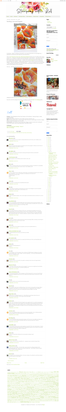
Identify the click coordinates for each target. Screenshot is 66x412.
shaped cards (38, 396)
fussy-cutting (18, 389)
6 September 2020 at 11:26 (13, 148)
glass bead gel (56, 389)
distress (27, 386)
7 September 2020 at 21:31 (13, 290)
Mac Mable (11, 151)
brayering (40, 383)
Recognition (42, 16)
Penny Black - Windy (51, 159)
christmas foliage (15, 384)
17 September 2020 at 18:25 (13, 350)
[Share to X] (18, 131)
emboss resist (14, 387)
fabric (50, 387)
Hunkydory (31, 375)
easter (55, 386)
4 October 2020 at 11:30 (13, 358)
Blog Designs (49, 22)
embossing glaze (24, 387)
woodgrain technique (34, 402)
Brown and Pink (51, 160)
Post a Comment (11, 360)
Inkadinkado (42, 375)
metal (58, 392)
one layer (14, 394)
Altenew (25, 372)
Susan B (10, 209)
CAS (55, 372)
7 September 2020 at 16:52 (13, 282)
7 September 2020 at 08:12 (13, 261)
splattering (27, 397)
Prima (37, 377)
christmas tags (27, 384)
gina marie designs (50, 389)
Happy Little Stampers (14, 375)
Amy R (28, 372)
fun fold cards (14, 389)
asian (8, 383)
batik (15, 383)
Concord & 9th (51, 373)
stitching (8, 399)
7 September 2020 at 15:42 (13, 276)
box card (37, 383)
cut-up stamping (38, 385)
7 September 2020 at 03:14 (13, 240)
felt (39, 388)
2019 (48, 189)
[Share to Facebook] (19, 131)
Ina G (10, 218)
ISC (35, 375)
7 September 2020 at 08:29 (13, 268)
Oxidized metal (45, 376)
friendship (9, 389)
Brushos (39, 372)
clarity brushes (37, 384)
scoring (32, 396)
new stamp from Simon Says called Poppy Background (20, 56)
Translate (54, 28)
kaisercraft (40, 391)
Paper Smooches (55, 376)
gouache (19, 390)
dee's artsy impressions (44, 385)
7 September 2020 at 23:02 (13, 297)
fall (51, 387)
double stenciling (44, 386)
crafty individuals (30, 385)
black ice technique (23, 383)
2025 (48, 138)
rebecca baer (49, 395)
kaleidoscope (44, 391)
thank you (33, 399)
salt (25, 396)
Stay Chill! (50, 170)
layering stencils (55, 391)
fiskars (50, 388)
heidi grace (57, 390)
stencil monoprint (33, 398)
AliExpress (21, 372)
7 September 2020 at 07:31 (13, 255)
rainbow (46, 395)
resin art (53, 395)
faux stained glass (36, 388)
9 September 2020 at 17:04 (13, 329)
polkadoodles (16, 395)
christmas (56, 383)
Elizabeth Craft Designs (33, 374)
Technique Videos (22, 16)
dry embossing (51, 386)
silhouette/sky (46, 396)
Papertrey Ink (9, 377)
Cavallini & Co (28, 373)
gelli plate (25, 389)
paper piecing (25, 394)
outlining (17, 394)
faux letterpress (18, 388)
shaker (35, 396)
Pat (9, 187)
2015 (48, 195)
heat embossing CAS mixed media (50, 390)
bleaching (27, 383)
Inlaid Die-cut (50, 375)
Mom (35, 376)
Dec (49, 147)
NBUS (37, 376)
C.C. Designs (51, 372)
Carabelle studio (20, 373)
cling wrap (50, 384)
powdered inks (27, 395)
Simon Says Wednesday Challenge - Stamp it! (23, 97)
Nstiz (10, 164)
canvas (44, 383)
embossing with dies (38, 387)
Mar (49, 185)
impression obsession (15, 391)
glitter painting (11, 390)
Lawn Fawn (22, 376)
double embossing (39, 386)
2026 (49, 137)
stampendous (56, 397)
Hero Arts (24, 375)
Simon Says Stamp (24, 132)
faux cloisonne (55, 387)
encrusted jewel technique (45, 387)
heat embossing (11, 132)
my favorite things (29, 393)
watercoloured (18, 402)
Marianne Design (29, 376)
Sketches (15, 16)
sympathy (19, 399)
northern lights (50, 393)
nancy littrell (11, 201)
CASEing (16, 373)
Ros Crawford (11, 238)
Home (8, 16)
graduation (22, 390)
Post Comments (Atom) (15, 364)
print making (32, 395)
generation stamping (30, 389)
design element (51, 385)
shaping (42, 396)
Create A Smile (9, 374)
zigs (39, 402)
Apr (49, 183)
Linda (10, 181)
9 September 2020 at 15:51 (13, 321)
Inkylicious (45, 375)
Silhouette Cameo (17, 378)
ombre (10, 394)
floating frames (54, 388)
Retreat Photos (48, 16)
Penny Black (17, 377)
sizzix (49, 396)
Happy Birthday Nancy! (52, 156)
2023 (48, 141)
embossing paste (30, 387)
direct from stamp (13, 386)
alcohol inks (47, 381)
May (49, 182)
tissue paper (50, 399)
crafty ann (26, 385)
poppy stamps (21, 395)
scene (30, 396)
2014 (48, 197)
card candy (47, 383)
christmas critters (10, 384)
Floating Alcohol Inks (49, 374)
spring (52, 397)
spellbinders (13, 397)
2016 (48, 194)
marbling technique (30, 392)
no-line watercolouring (44, 393)
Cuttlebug (13, 374)
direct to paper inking (20, 386)
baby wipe (12, 383)
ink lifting (24, 391)
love (15, 132)
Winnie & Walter (21, 381)
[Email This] (16, 131)
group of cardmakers (28, 390)
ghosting (40, 389)
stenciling (38, 398)
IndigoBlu (38, 375)
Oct (49, 150)
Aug (49, 177)
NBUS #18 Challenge (36, 99)
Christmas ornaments (39, 373)
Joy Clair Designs (9, 376)
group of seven (34, 390)
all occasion (52, 381)
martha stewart (41, 392)
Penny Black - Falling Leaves (53, 167)
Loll (52, 59)
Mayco (34, 376)
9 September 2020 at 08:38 (13, 314)
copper (22, 385)
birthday (18, 383)
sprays (49, 397)
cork (24, 385)
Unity (48, 380)
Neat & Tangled (41, 376)
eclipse (57, 386)
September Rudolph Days (52, 155)
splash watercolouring (20, 397)
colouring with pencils (14, 385)
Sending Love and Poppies (53, 171)
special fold (9, 397)
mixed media (18, 132)
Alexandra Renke (16, 372)
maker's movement (23, 392)
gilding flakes (44, 389)
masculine (46, 392)
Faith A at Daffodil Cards (14, 231)
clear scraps (41, 384)
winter (30, 402)
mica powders (9, 393)
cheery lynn (51, 383)
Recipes (48, 21)
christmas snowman (21, 384)
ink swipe (27, 391)
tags (22, 399)
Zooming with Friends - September (52, 153)
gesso (35, 389)
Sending (32, 60)
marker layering (35, 392)
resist (55, 395)
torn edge (54, 399)
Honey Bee (28, 375)
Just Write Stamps (15, 376)
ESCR (29, 374)
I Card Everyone (12, 157)
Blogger (43, 404)
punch (40, 395)
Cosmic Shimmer (56, 373)
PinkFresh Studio (23, 377)
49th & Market (11, 372)
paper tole (35, 394)
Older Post (42, 362)
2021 (48, 144)
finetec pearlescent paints (45, 388)
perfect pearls (11, 395)
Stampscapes (48, 378)
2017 (48, 192)
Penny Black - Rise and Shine (53, 162)
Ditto (27, 374)
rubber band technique (14, 396)
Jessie (11, 16)
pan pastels (20, 394)
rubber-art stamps (21, 396)
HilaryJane (11, 138)
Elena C (10, 171)
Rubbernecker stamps (44, 377)
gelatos (22, 389)
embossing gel (19, 387)
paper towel (39, 394)
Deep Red (23, 374)
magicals (18, 392)
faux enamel (13, 388)
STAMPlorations (52, 377)
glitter (8, 390)
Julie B (10, 144)
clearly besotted (46, 384)
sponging (42, 397)
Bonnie (10, 194)
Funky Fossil (55, 374)
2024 (49, 140)
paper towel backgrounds (45, 394)
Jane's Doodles (54, 375)
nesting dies (34, 393)
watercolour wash (13, 402)
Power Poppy (28, 377)
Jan (49, 188)
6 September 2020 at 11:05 (13, 141)
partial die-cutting (53, 394)
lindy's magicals (12, 392)
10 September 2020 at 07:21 (14, 336)
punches (43, 395)
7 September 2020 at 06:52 (13, 247)
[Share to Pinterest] (20, 131)
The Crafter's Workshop (28, 379)
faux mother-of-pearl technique (27, 388)
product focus (37, 395)
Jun (49, 180)
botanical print (34, 383)
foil (58, 388)
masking (49, 392)
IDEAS (34, 375)
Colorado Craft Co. (46, 373)
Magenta (25, 376)
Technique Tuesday (14, 379)
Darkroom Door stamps (18, 374)
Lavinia (19, 376)
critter (34, 385)
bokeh (30, 383)
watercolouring (29, 132)
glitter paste (16, 390)
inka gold (30, 391)
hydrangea (9, 391)
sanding (27, 396)
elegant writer (9, 387)
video (11, 400)
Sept (49, 151)
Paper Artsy (49, 376)
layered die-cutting (49, 391)
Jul (49, 179)
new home (38, 393)
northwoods (54, 393)
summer (15, 399)
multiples (24, 393)
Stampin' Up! (37, 378)
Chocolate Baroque (33, 373)
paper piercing (30, 394)
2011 (48, 201)
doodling (35, 386)
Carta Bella (24, 373)
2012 (48, 200)
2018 (48, 191)
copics (19, 385)
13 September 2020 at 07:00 (14, 342)
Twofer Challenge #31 (52, 168)
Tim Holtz (44, 379)
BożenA (10, 353)
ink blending (21, 391)
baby (10, 383)
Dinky (25, 374)
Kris (9, 251)
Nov (49, 148)
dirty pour (24, 386)
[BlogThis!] (17, 131)
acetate (26, 381)
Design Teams (35, 16)
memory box (54, 392)
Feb (49, 186)
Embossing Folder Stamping (41, 374)
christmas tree (32, 384)
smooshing (53, 396)
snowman (57, 396)
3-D (7, 372)
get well (37, 389)
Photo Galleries (29, 16)
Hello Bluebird (20, 375)
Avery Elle (31, 372)
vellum (8, 400)
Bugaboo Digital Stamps (45, 372)
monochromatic (20, 393)
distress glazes (31, 386)
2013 (48, 198)
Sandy (10, 244)
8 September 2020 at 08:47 (13, 307)
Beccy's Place (36, 372)
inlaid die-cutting (35, 391)
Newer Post (9, 362)
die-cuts (54, 385)
